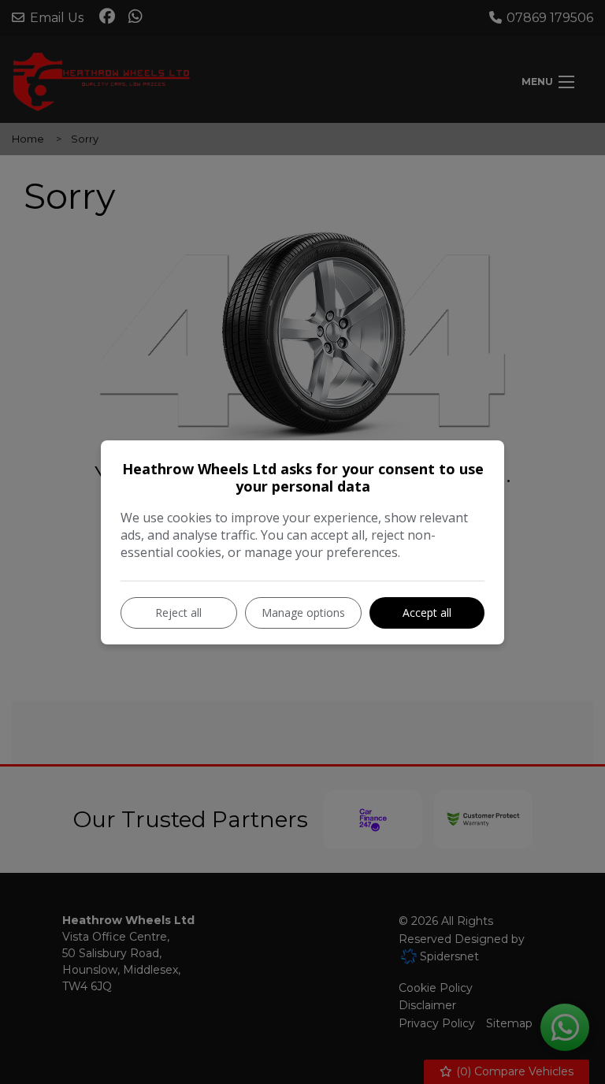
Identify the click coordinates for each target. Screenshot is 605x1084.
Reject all (178, 612)
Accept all (427, 612)
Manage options (303, 612)
